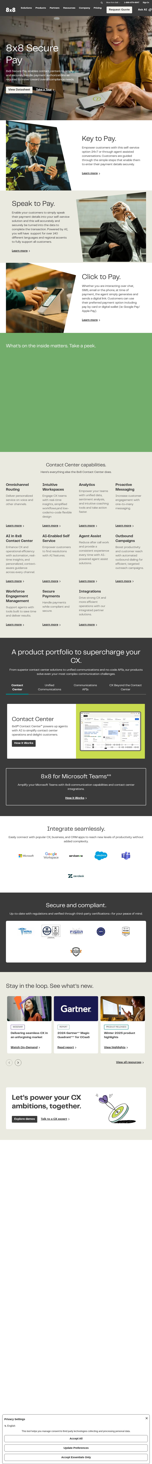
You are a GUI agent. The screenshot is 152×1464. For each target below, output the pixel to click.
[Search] (102, 2)
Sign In (146, 2)
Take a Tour (44, 90)
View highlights (114, 1047)
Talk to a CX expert (54, 1119)
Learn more (90, 173)
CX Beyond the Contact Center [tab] (125, 687)
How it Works (23, 743)
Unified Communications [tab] (49, 687)
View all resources (128, 1062)
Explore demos (24, 1119)
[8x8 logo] (11, 9)
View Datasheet (19, 90)
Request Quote (119, 9)
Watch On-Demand (24, 1047)
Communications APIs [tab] (85, 687)
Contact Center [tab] (17, 687)
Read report (65, 1047)
